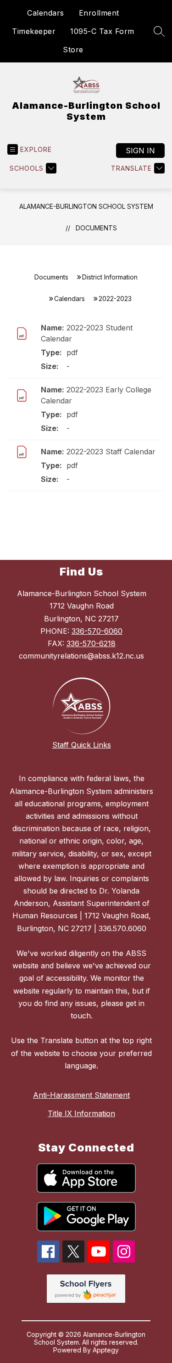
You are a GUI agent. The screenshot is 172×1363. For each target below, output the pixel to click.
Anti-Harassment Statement (81, 1095)
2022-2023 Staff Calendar (111, 451)
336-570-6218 (91, 643)
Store (73, 49)
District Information (110, 277)
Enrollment (99, 12)
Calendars (45, 12)
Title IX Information (81, 1113)
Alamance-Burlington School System (86, 206)
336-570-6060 (97, 631)
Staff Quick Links (81, 744)
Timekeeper (33, 31)
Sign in (140, 150)
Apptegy (106, 1350)
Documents (96, 228)
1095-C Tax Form (102, 31)
